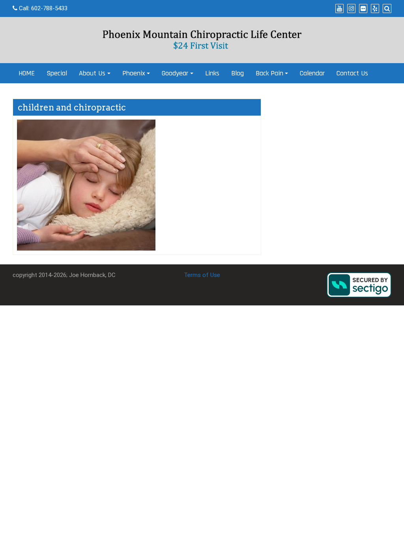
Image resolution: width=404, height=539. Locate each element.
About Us (92, 73)
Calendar (312, 73)
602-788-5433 (49, 8)
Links (212, 73)
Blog (237, 73)
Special (57, 73)
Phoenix (133, 73)
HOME (27, 73)
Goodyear (175, 73)
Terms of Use (202, 275)
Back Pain (269, 73)
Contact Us (352, 73)
